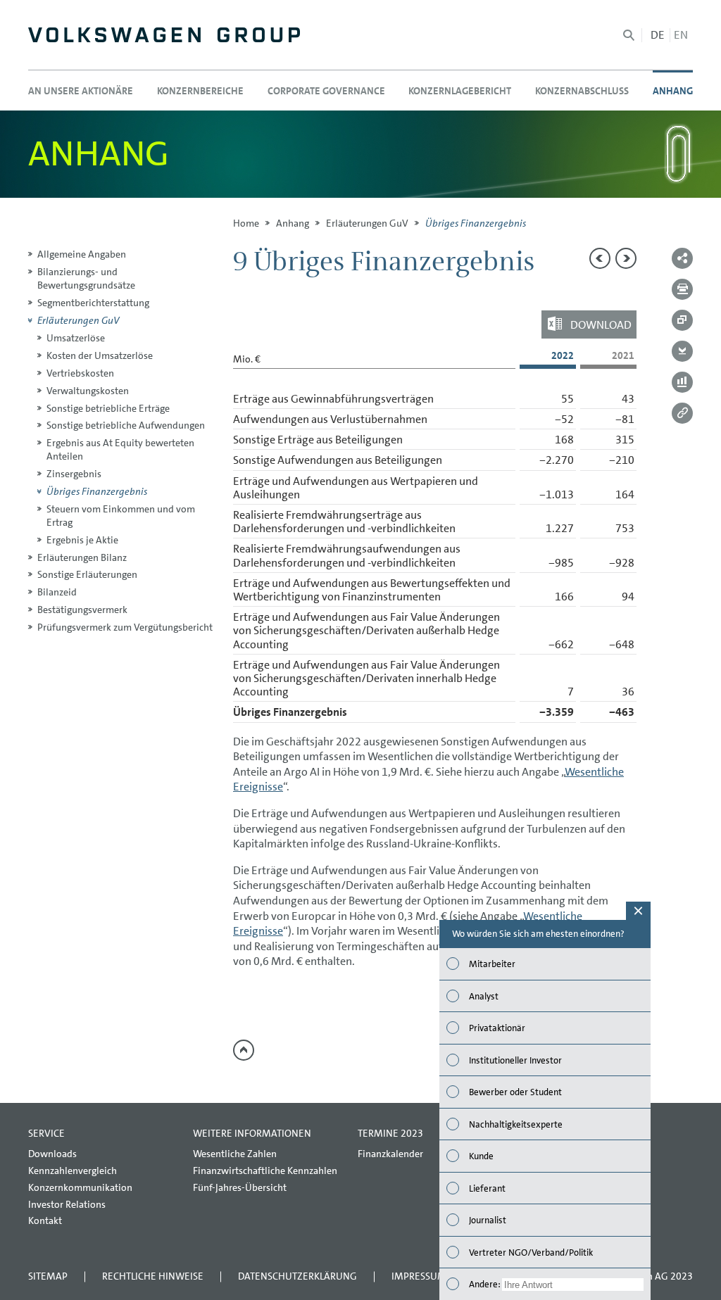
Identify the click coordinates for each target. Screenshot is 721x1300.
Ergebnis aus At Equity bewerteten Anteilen (120, 449)
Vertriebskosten (80, 373)
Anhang (292, 223)
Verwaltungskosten (87, 390)
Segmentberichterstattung (93, 302)
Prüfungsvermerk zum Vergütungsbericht (125, 627)
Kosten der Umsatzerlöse (99, 355)
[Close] (638, 911)
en (681, 34)
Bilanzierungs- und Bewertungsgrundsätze (86, 278)
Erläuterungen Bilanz (82, 557)
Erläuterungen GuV (367, 223)
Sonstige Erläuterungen (87, 574)
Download (601, 324)
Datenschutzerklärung (297, 1276)
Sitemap (48, 1276)
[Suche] (628, 35)
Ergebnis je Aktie (82, 540)
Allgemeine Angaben (81, 254)
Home (246, 223)
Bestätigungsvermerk (82, 609)
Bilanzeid (57, 592)
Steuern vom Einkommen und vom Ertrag (120, 516)
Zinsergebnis (73, 473)
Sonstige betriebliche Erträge (108, 408)
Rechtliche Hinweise (152, 1276)
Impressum (418, 1276)
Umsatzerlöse (75, 338)
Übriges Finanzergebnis (96, 491)
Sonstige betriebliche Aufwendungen (125, 425)
